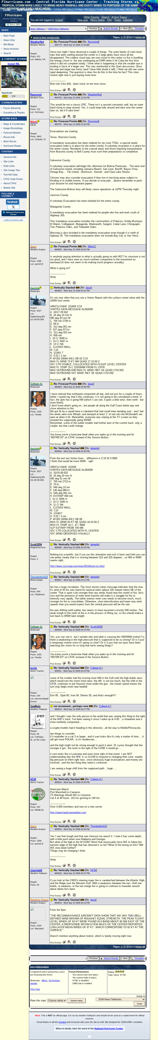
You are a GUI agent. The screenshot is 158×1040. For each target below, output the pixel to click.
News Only (9, 40)
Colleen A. (96, 667)
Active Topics (119, 17)
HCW (93, 870)
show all (140, 37)
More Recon (9, 141)
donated (62, 1022)
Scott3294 (96, 626)
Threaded (139, 28)
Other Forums (91, 17)
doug (88, 287)
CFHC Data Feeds (13, 179)
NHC (59, 719)
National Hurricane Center (108, 1028)
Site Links (8, 161)
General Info (9, 157)
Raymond (93, 41)
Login (59, 20)
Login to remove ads (13, 220)
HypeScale (7, 93)
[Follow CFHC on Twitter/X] (13, 206)
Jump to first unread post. (46, 38)
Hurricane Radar (12, 146)
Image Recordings (13, 128)
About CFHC (10, 183)
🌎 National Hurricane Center (13, 213)
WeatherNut (94, 94)
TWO (131, 915)
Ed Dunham (54, 980)
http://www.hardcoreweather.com (68, 812)
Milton (70, 9)
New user (82, 20)
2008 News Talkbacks (58, 29)
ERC (84, 104)
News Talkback (37, 29)
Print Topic (35, 989)
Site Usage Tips (11, 170)
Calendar (128, 20)
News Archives (11, 49)
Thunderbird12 (98, 826)
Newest (16, 108)
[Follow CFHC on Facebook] (13, 201)
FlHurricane (13, 15)
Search (7, 53)
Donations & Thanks (14, 112)
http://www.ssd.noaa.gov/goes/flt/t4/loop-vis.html (77, 566)
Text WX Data (10, 174)
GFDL (53, 683)
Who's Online (97, 20)
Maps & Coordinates (14, 124)
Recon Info (9, 137)
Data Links (9, 166)
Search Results (110, 28)
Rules (117, 20)
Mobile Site (9, 187)
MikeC (91, 246)
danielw (94, 448)
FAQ (109, 20)
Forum (6, 108)
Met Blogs (8, 44)
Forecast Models (12, 132)
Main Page (9, 35)
